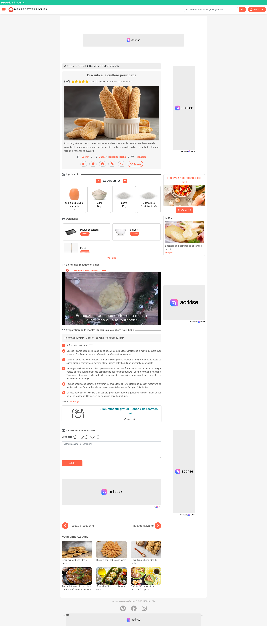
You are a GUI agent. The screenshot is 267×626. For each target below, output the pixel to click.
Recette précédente (82, 525)
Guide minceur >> (14, 2)
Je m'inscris (184, 210)
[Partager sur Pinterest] (102, 164)
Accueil (70, 66)
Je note (137, 164)
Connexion (258, 9)
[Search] (242, 9)
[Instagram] (144, 610)
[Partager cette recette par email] (83, 164)
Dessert (82, 66)
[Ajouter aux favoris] (121, 164)
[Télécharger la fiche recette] (112, 164)
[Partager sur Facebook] (93, 164)
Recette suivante (143, 525)
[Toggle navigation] (4, 9)
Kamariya (75, 401)
